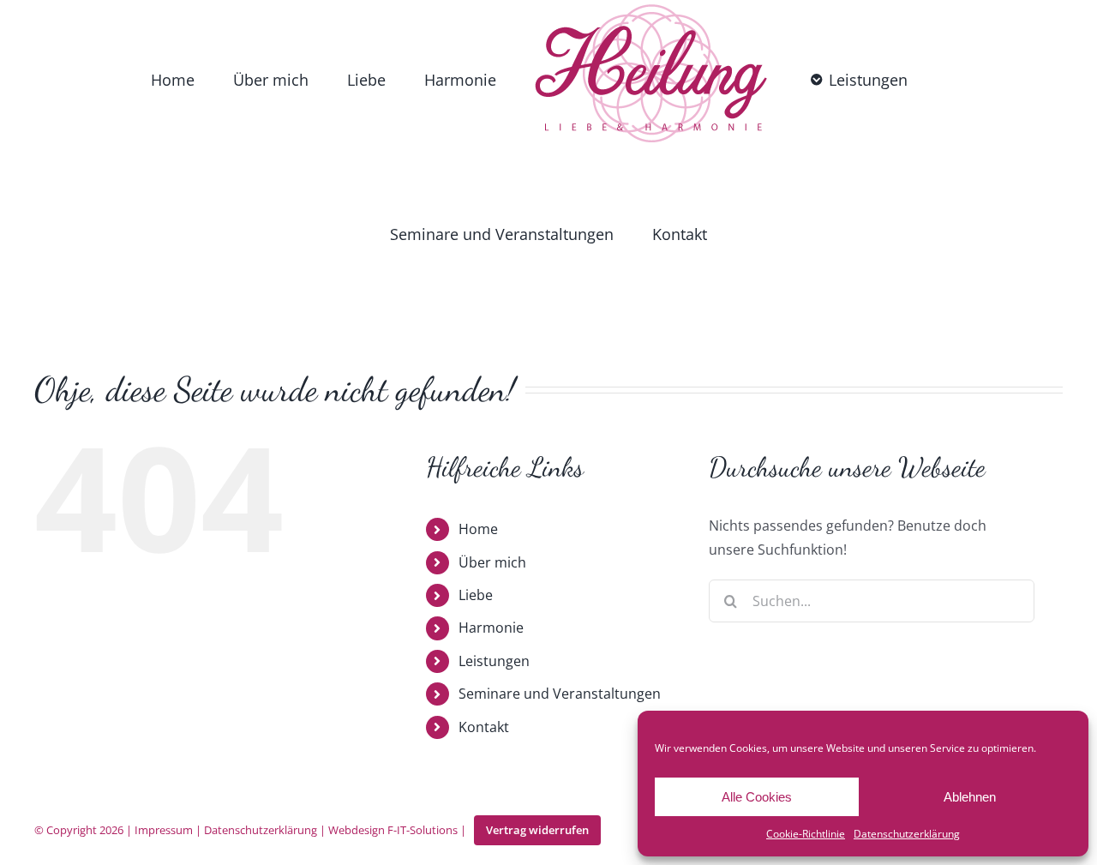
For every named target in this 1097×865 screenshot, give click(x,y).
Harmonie (491, 477)
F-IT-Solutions (422, 680)
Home (478, 378)
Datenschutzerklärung (907, 833)
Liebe (476, 445)
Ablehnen (970, 797)
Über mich (492, 412)
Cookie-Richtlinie (805, 833)
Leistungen (494, 511)
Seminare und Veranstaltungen (560, 543)
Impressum (164, 680)
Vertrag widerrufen (537, 680)
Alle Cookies (757, 797)
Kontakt (484, 577)
